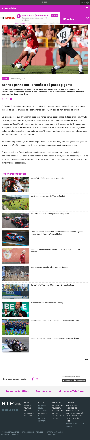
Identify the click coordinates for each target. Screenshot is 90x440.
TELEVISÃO (27, 408)
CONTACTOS (56, 403)
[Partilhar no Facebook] (2, 99)
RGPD (68, 421)
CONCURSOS (42, 413)
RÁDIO (26, 411)
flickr (17, 410)
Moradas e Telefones (72, 391)
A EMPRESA (70, 403)
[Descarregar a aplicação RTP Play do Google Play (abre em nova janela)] (79, 380)
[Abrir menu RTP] (45, 2)
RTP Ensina (28, 416)
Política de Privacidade (10, 432)
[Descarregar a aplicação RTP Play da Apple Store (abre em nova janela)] (67, 380)
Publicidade (15, 434)
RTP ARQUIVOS (29, 413)
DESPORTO (27, 405)
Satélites (55, 418)
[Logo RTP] (11, 403)
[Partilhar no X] (7, 99)
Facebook (3, 410)
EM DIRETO (41, 405)
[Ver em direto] (7, 18)
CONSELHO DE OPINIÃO (73, 411)
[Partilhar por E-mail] (11, 99)
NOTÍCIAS (27, 403)
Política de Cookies (27, 432)
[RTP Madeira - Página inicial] (7, 8)
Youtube (13, 410)
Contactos (42, 421)
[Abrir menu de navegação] (88, 8)
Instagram (10, 410)
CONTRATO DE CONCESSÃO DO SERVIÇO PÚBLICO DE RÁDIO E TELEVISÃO (75, 415)
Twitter (6, 410)
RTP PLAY (41, 403)
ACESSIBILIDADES (58, 416)
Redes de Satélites (17, 391)
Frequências (44, 391)
